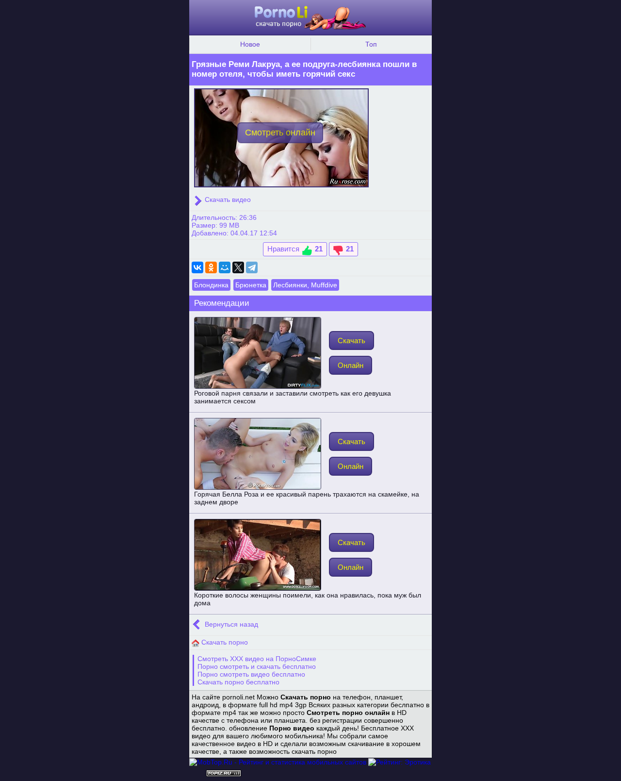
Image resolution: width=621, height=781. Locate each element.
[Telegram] (252, 267)
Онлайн (350, 365)
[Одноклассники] (211, 267)
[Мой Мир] (224, 267)
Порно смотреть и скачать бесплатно (256, 666)
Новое (250, 44)
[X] (238, 267)
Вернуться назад (230, 624)
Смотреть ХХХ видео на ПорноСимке (256, 659)
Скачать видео (227, 199)
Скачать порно (223, 642)
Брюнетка (250, 285)
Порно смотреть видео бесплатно (251, 674)
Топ (371, 44)
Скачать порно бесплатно (238, 682)
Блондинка (211, 285)
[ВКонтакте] (197, 267)
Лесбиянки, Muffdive (305, 285)
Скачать (351, 340)
